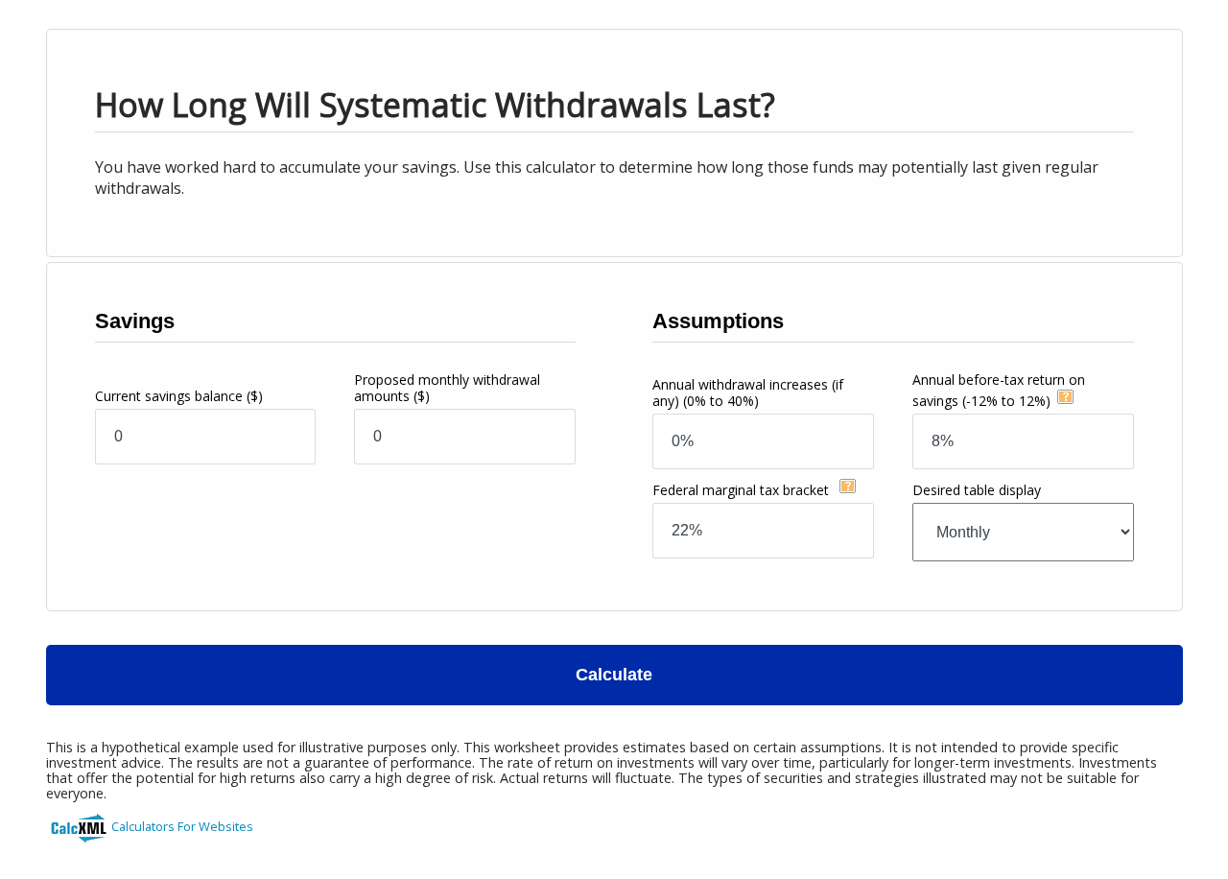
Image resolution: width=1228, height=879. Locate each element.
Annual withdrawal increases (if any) (747, 392)
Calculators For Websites (182, 826)
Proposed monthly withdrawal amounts (447, 387)
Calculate (614, 674)
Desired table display (976, 490)
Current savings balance (179, 396)
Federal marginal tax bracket (742, 490)
